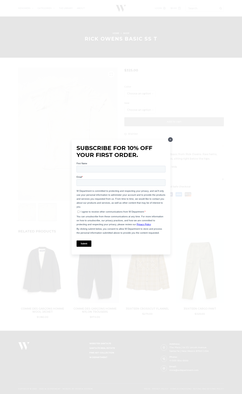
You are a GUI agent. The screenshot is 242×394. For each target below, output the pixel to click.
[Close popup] (170, 139)
